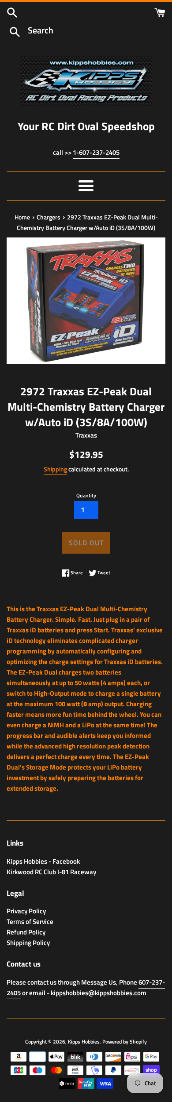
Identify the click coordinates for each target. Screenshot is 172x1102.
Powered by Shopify (124, 1041)
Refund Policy (26, 932)
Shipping (55, 469)
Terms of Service (30, 921)
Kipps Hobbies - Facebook (43, 861)
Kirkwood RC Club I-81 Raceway (51, 872)
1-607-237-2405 (96, 152)
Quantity (86, 495)
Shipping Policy (28, 943)
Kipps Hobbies (84, 1041)
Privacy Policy (26, 911)
